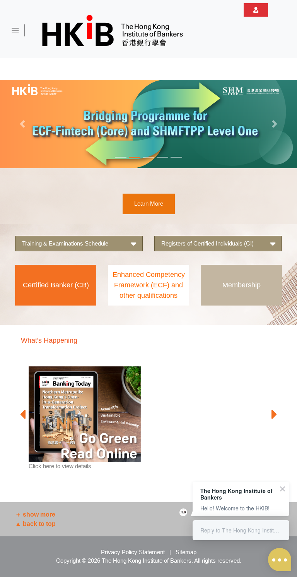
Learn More (148, 203)
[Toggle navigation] (15, 30)
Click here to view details (60, 466)
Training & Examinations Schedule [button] (65, 243)
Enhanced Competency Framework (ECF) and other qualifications (149, 285)
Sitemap (186, 552)
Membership (241, 285)
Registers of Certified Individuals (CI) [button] (207, 243)
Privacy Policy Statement (133, 552)
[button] (22, 124)
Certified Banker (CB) (56, 285)
